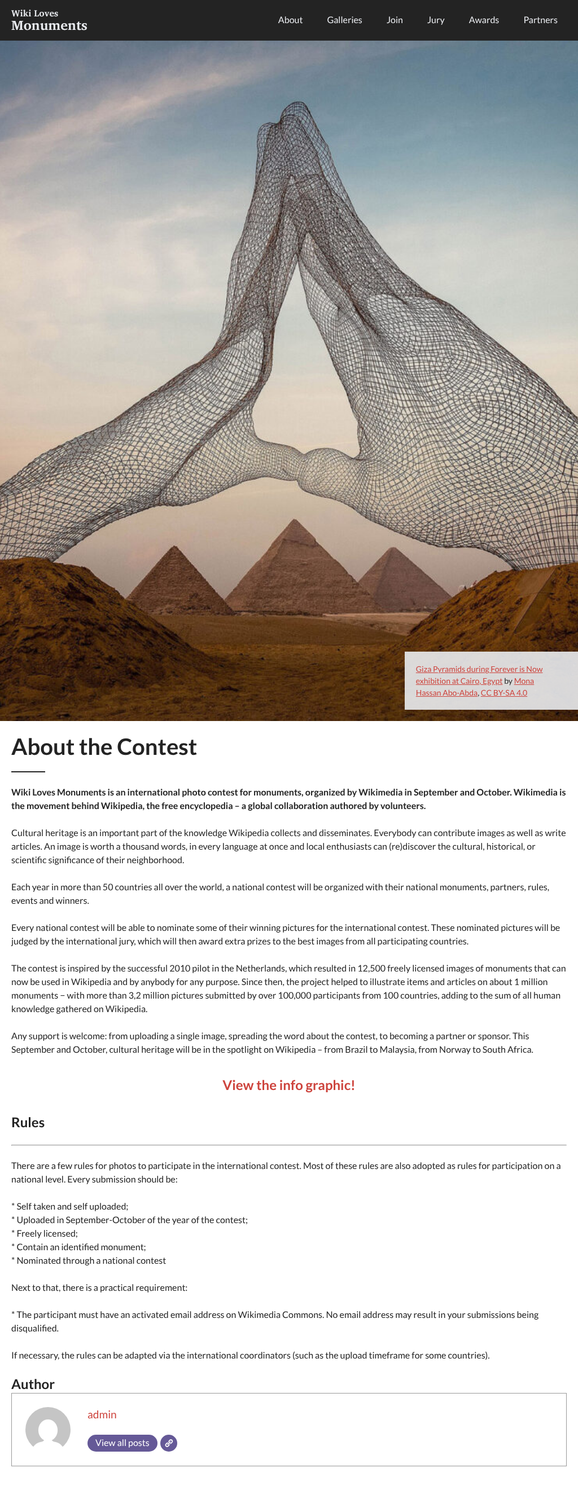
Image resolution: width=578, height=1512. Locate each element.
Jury (436, 20)
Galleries (344, 20)
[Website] (168, 1443)
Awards (484, 20)
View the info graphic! (288, 1085)
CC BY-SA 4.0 (504, 692)
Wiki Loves (49, 20)
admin (102, 1414)
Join (395, 20)
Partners (540, 20)
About (290, 20)
